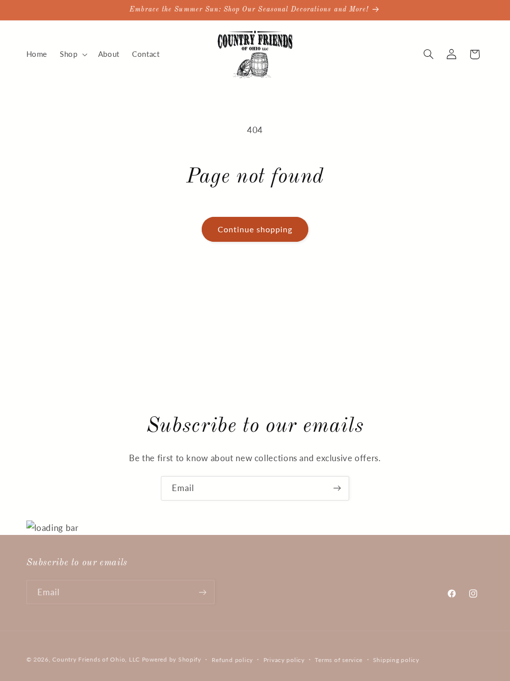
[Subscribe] (337, 488)
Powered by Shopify (171, 659)
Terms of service (339, 660)
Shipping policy (396, 660)
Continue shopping (255, 229)
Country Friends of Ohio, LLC (96, 659)
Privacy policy (284, 660)
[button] (73, 54)
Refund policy (233, 660)
